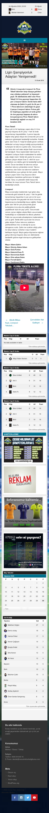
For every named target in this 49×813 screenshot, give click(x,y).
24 (6, 600)
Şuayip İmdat (12, 647)
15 (37, 592)
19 (18, 596)
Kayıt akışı (12, 776)
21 (31, 596)
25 (12, 600)
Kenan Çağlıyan (13, 641)
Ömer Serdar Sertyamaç (16, 696)
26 (18, 600)
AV (28, 339)
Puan (37, 339)
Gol (37, 621)
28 (31, 600)
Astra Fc (16, 392)
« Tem (6, 609)
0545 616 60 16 (17, 756)
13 (24, 592)
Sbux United (17, 375)
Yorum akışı (12, 779)
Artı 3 (14, 380)
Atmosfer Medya (8, 792)
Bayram (6, 664)
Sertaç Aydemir (13, 691)
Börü (14, 386)
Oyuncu (7, 621)
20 (24, 596)
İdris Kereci (12, 653)
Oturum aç (12, 772)
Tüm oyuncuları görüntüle (35, 706)
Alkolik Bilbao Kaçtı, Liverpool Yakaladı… (12, 323)
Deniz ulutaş (12, 630)
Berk (5, 669)
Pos (5, 339)
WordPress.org (13, 783)
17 (6, 596)
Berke (6, 680)
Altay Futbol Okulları (20, 358)
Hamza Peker (13, 636)
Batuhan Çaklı (13, 674)
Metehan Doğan (13, 625)
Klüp (10, 339)
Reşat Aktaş (12, 685)
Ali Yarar (11, 658)
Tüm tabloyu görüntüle (36, 346)
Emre (6, 702)
